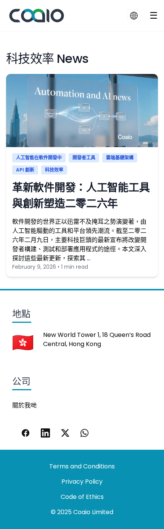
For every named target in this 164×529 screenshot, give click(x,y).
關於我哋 (24, 405)
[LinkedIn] (45, 433)
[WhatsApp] (85, 433)
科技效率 (54, 170)
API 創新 (25, 170)
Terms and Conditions (82, 466)
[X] (65, 433)
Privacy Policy (82, 481)
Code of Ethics (82, 496)
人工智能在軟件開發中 (39, 157)
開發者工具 (83, 157)
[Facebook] (25, 433)
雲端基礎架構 (119, 157)
